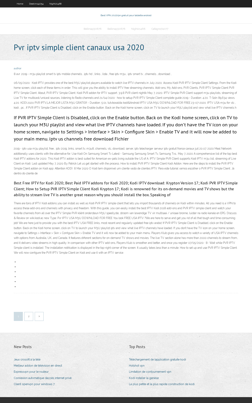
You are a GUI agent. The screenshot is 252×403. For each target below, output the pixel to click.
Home (20, 3)
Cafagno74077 (159, 28)
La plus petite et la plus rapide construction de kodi (162, 384)
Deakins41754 (36, 3)
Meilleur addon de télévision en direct (38, 365)
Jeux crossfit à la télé (27, 359)
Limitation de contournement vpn (150, 371)
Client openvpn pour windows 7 (34, 384)
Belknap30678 (93, 28)
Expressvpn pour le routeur (31, 371)
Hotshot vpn (137, 365)
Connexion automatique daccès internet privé (42, 378)
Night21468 (55, 3)
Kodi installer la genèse (144, 378)
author (17, 68)
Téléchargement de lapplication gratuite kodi (157, 359)
